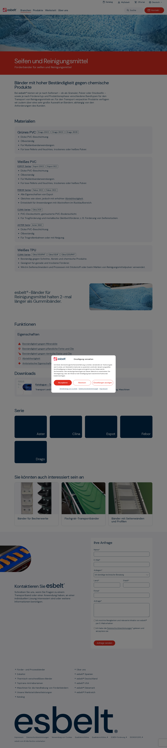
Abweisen (82, 383)
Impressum (104, 389)
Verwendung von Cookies (68, 389)
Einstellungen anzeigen (103, 383)
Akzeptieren (63, 383)
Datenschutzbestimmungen (88, 389)
